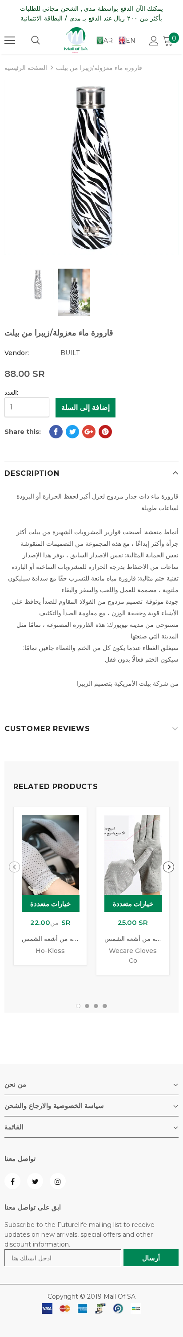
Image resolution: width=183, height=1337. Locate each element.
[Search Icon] (35, 40)
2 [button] (87, 1006)
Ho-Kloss (50, 951)
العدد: (11, 392)
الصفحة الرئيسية (25, 68)
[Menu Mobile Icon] (9, 40)
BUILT (70, 353)
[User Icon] (154, 40)
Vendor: (16, 353)
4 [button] (105, 1006)
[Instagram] (58, 1181)
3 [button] (96, 1006)
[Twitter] (35, 1181)
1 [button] (78, 1006)
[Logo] (76, 40)
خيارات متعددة (50, 904)
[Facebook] (12, 1181)
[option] (91, 167)
